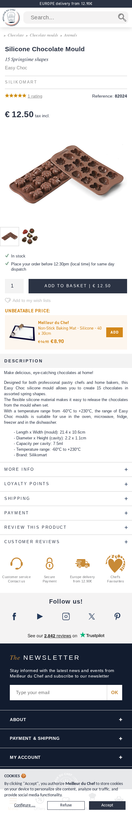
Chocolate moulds (44, 34)
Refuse (66, 805)
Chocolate (16, 34)
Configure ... (24, 805)
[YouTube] (40, 616)
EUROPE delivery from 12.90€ (66, 3)
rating (35, 96)
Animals (70, 34)
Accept (107, 805)
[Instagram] (66, 616)
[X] (92, 616)
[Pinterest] (117, 616)
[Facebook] (14, 616)
